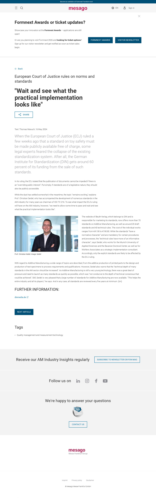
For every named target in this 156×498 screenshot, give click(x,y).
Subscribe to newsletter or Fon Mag (117, 359)
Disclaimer (90, 480)
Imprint (65, 480)
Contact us (78, 424)
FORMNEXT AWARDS (100, 40)
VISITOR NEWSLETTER (128, 40)
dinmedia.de (20, 297)
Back (20, 69)
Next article (24, 312)
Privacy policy (77, 480)
